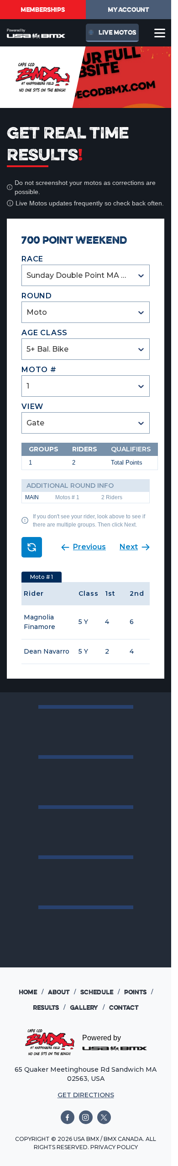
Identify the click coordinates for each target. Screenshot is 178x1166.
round (36, 296)
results (49, 1007)
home (31, 992)
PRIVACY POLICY (114, 1147)
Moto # (39, 369)
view (32, 406)
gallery (87, 1007)
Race (32, 259)
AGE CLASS (44, 332)
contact (123, 1007)
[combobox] (27, 275)
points (138, 992)
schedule (100, 992)
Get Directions (86, 1095)
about (62, 992)
